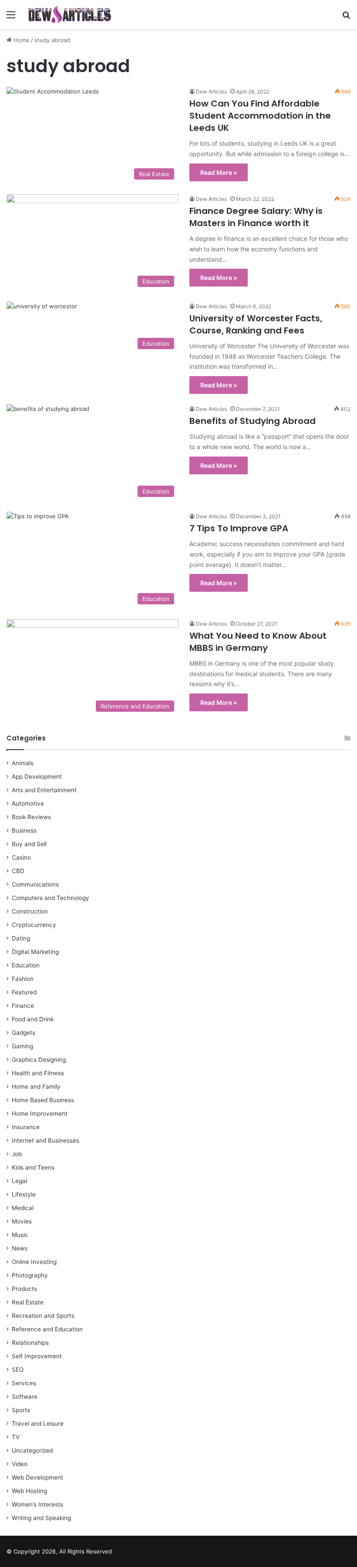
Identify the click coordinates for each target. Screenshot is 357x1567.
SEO (18, 1369)
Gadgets (23, 1032)
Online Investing (34, 1261)
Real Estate (28, 1302)
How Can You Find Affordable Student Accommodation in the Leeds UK (260, 115)
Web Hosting (29, 1490)
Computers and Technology (50, 897)
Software (24, 1396)
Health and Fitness (38, 1073)
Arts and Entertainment (44, 790)
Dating (21, 938)
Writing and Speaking (41, 1517)
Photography (30, 1275)
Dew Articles (211, 91)
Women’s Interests (37, 1504)
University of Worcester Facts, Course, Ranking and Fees (255, 324)
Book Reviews (31, 817)
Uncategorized (32, 1450)
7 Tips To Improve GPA (238, 528)
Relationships (30, 1342)
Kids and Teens (33, 1167)
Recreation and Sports (43, 1315)
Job (17, 1153)
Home (21, 40)
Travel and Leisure (38, 1423)
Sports (21, 1410)
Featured (24, 992)
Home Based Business (43, 1100)
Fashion (23, 978)
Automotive (28, 803)
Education (26, 965)
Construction (30, 911)
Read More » (218, 172)
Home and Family (36, 1086)
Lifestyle (24, 1194)
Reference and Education (47, 1329)
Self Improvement (37, 1356)
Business (24, 830)
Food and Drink (33, 1019)
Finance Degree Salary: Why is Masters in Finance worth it (256, 217)
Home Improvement (39, 1113)
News (19, 1248)
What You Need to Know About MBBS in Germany (258, 642)
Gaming (22, 1046)
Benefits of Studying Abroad (252, 421)
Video (19, 1463)
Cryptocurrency (34, 924)
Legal (19, 1180)
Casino (21, 857)
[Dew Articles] (69, 14)
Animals (23, 763)
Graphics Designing (39, 1059)
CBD (18, 870)
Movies (22, 1221)
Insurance (26, 1127)
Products (24, 1288)
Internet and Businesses (45, 1140)
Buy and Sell (29, 843)
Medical (23, 1207)
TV (16, 1437)
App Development (37, 776)
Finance (23, 1005)
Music (20, 1234)
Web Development (37, 1477)
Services (24, 1383)
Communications (35, 884)
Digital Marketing (35, 951)
